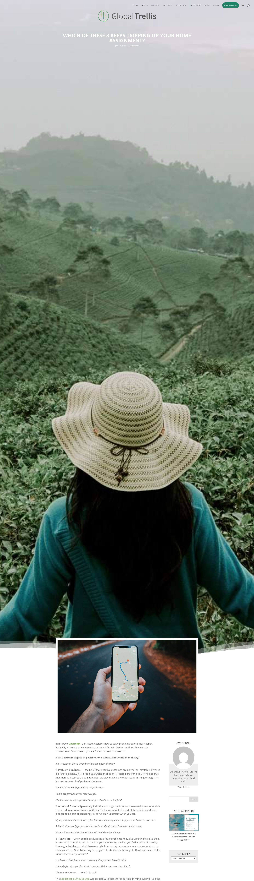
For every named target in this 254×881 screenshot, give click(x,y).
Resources (196, 5)
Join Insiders (230, 5)
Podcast (155, 5)
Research (167, 5)
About (145, 5)
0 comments (133, 45)
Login (216, 5)
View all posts (184, 787)
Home (135, 5)
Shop (207, 5)
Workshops (181, 5)
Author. (187, 772)
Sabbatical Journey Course (74, 878)
